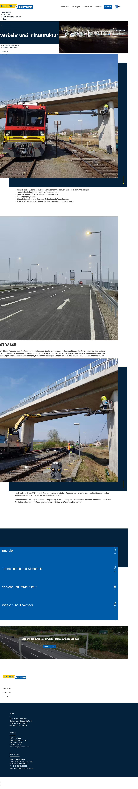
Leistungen (76, 7)
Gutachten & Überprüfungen (13, 28)
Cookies (5, 696)
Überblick (6, 14)
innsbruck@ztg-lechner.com (19, 747)
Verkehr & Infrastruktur (11, 45)
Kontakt (108, 7)
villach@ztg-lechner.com (18, 725)
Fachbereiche (87, 7)
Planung (6, 32)
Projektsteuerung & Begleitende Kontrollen (18, 34)
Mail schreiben (49, 646)
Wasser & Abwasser (10, 47)
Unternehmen (64, 7)
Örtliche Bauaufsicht (10, 30)
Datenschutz (7, 692)
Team (5, 19)
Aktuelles (98, 7)
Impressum (7, 688)
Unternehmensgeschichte (12, 17)
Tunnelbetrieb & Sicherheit (12, 43)
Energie (6, 41)
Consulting (7, 25)
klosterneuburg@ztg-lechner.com (21, 768)
